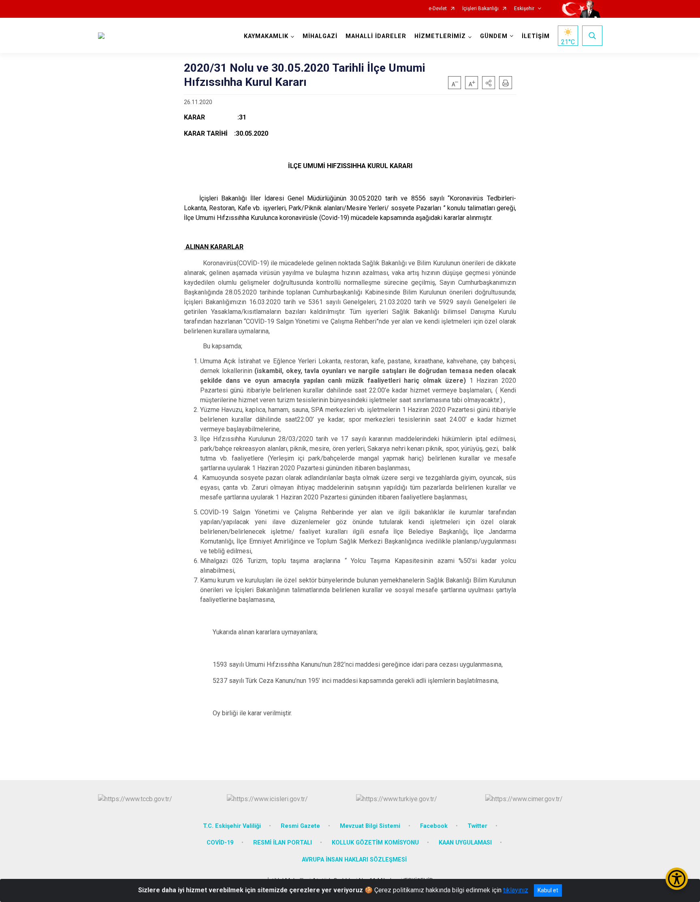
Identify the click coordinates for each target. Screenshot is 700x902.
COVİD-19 (220, 842)
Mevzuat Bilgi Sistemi (370, 826)
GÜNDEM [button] (494, 36)
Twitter (477, 826)
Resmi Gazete (300, 826)
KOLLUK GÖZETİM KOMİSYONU (375, 842)
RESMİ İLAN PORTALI (282, 842)
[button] (488, 82)
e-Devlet (438, 8)
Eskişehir (524, 8)
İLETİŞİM (536, 36)
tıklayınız (515, 890)
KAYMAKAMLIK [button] (266, 36)
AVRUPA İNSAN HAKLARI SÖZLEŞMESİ (354, 859)
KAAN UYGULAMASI (465, 842)
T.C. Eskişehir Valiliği (232, 826)
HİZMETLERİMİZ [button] (440, 36)
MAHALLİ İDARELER (376, 36)
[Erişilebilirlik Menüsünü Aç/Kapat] (677, 879)
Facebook (434, 826)
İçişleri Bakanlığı (480, 8)
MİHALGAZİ (320, 36)
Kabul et (548, 890)
